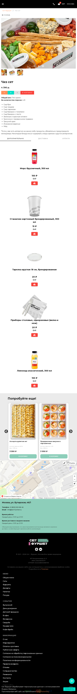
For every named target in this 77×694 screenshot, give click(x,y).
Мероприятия (9, 643)
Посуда (6, 595)
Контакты (7, 678)
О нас (5, 639)
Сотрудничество (10, 671)
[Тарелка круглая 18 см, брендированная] (34, 257)
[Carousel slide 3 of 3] (43, 66)
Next (71, 431)
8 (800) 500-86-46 (16, 507)
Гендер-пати (8, 626)
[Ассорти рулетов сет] (23, 421)
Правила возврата (10, 664)
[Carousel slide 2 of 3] (38, 66)
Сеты (5, 581)
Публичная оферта (11, 650)
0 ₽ (62, 4)
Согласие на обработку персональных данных (23, 653)
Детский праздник (11, 612)
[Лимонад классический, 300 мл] (34, 358)
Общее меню (8, 578)
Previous (6, 431)
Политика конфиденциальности (16, 660)
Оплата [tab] (66, 138)
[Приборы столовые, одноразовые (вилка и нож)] (34, 308)
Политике (44, 569)
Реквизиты (7, 674)
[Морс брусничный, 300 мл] (34, 156)
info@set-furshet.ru (14, 510)
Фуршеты (7, 585)
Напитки (6, 592)
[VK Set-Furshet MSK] (40, 549)
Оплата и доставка (11, 646)
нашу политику (42, 691)
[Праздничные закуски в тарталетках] (54, 421)
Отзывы (6, 667)
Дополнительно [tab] (15, 138)
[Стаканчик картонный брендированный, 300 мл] (34, 206)
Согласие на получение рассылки (17, 657)
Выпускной (7, 605)
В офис (6, 615)
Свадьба (6, 623)
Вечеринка (7, 619)
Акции (5, 681)
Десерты (6, 588)
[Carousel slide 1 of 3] (34, 66)
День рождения (10, 608)
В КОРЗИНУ (23, 456)
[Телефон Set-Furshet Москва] (54, 4)
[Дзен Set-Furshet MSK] (36, 549)
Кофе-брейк (8, 629)
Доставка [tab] (43, 138)
